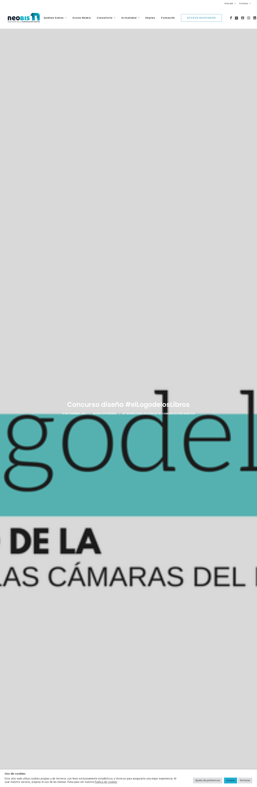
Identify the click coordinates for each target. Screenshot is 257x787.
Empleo (150, 17)
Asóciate (228, 3)
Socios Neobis (81, 17)
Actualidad (128, 17)
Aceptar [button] (230, 780)
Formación (168, 17)
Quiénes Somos (54, 17)
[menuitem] (230, 3)
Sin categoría (106, 413)
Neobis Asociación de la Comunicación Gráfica (160, 413)
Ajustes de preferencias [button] (207, 780)
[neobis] (24, 18)
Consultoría (105, 17)
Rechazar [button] (245, 780)
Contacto (243, 3)
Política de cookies (106, 782)
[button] (231, 18)
